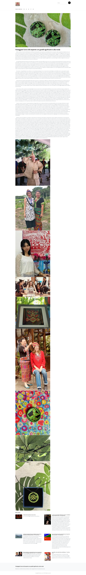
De (33, 9)
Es (26, 9)
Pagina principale (18, 9)
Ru (28, 9)
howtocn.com (41, 573)
